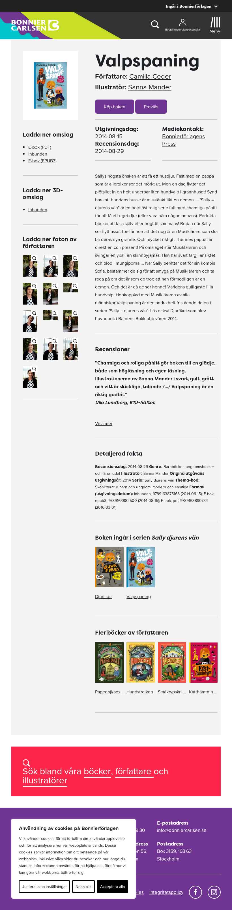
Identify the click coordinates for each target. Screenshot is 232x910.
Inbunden (37, 153)
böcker (97, 771)
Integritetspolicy (166, 892)
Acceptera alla (112, 886)
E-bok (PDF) (39, 147)
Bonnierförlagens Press (183, 140)
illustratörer (45, 780)
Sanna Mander (149, 87)
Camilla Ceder (150, 76)
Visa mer (103, 423)
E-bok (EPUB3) (42, 160)
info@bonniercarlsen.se (182, 830)
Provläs (151, 106)
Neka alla (83, 886)
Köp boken (114, 106)
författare (134, 771)
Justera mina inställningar (44, 886)
